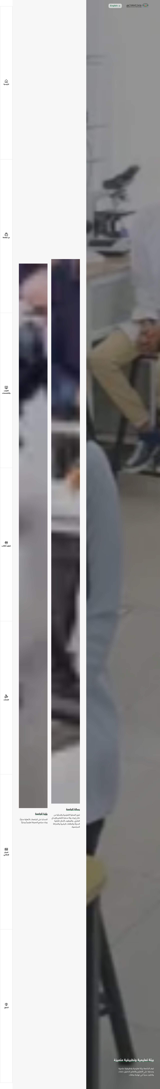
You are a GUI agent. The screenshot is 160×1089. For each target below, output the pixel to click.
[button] (6, 236)
